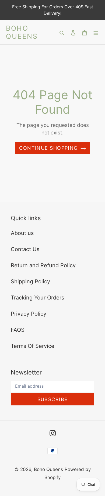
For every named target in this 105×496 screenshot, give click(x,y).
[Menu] (96, 32)
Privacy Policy (28, 314)
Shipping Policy (30, 281)
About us (22, 233)
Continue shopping (48, 148)
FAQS (17, 330)
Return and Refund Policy (43, 265)
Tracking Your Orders (37, 297)
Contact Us (25, 249)
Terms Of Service (32, 346)
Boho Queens (22, 32)
